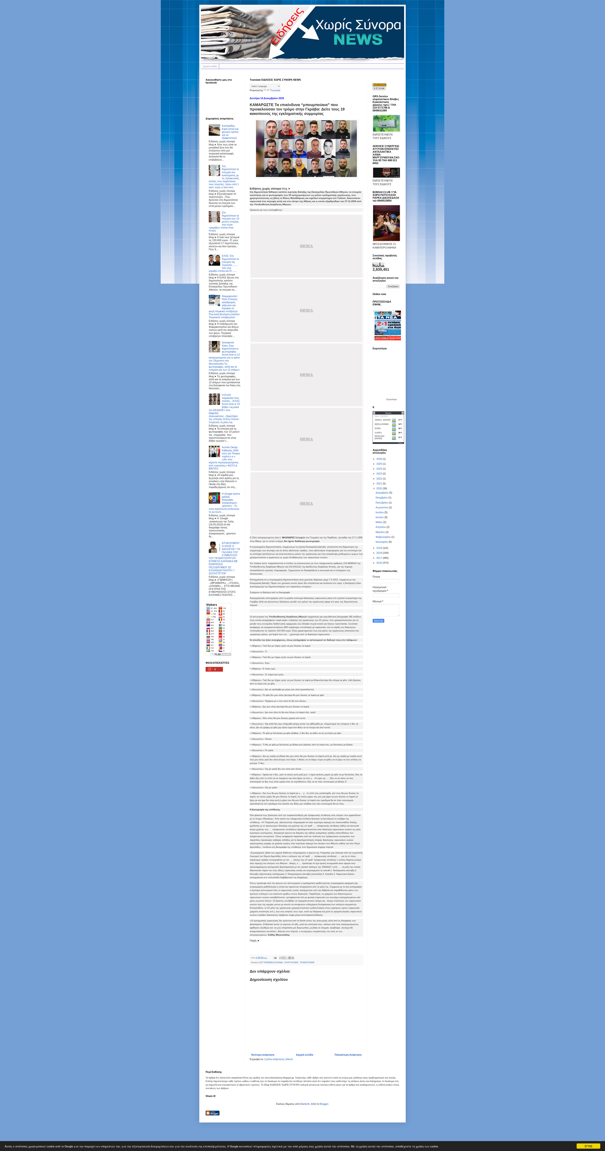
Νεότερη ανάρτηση (262, 1054)
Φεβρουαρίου (383, 537)
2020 (379, 488)
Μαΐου (379, 522)
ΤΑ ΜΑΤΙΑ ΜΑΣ (307, 962)
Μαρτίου (381, 532)
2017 (379, 558)
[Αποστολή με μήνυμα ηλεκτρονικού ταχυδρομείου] (280, 957)
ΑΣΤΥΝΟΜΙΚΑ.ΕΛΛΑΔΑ (271, 962)
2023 (379, 473)
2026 (379, 459)
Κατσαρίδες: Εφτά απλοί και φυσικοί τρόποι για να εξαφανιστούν (230, 131)
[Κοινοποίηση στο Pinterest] (292, 957)
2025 (379, 464)
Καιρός (400, 443)
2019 (379, 548)
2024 (379, 468)
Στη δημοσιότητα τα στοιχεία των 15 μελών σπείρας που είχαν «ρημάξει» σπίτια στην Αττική (224, 221)
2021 (379, 483)
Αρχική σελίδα (210, 66)
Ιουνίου (380, 517)
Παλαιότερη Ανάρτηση (348, 1054)
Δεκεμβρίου (382, 492)
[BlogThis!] (283, 957)
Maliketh (305, 1104)
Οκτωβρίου (382, 502)
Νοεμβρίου (382, 497)
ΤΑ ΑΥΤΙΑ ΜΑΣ (291, 962)
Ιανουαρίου (382, 542)
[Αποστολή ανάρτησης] (275, 957)
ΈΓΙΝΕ (588, 1146)
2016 (379, 562)
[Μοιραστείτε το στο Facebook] (289, 957)
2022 (379, 478)
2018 (379, 553)
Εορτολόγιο (391, 399)
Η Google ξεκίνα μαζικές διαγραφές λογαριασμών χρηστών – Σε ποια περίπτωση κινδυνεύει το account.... (224, 502)
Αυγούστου (382, 507)
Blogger (324, 1104)
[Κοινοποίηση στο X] (286, 957)
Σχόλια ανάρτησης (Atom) (278, 1059)
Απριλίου (381, 527)
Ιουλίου (380, 512)
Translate (275, 90)
